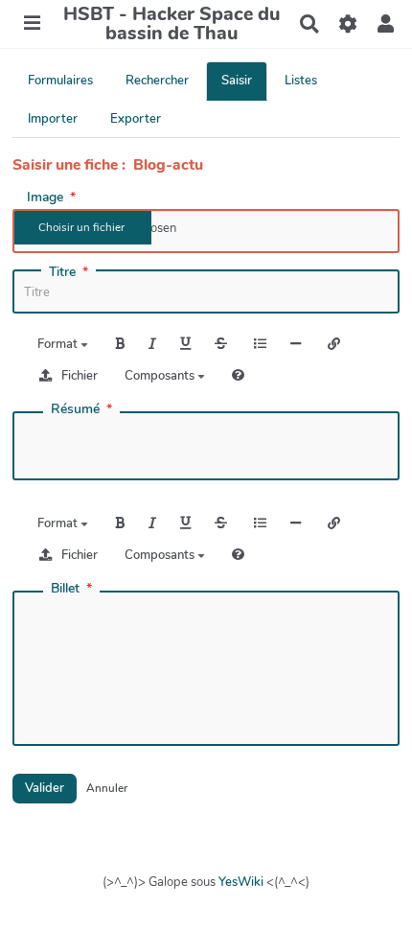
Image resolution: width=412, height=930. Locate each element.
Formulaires (60, 80)
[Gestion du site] (347, 24)
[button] (385, 24)
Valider (44, 788)
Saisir (236, 80)
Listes (301, 80)
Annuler (106, 788)
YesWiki (240, 882)
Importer (53, 119)
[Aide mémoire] (238, 375)
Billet (65, 588)
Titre (62, 272)
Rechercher (157, 80)
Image (45, 197)
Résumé (75, 409)
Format (58, 344)
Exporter (135, 119)
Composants (161, 375)
